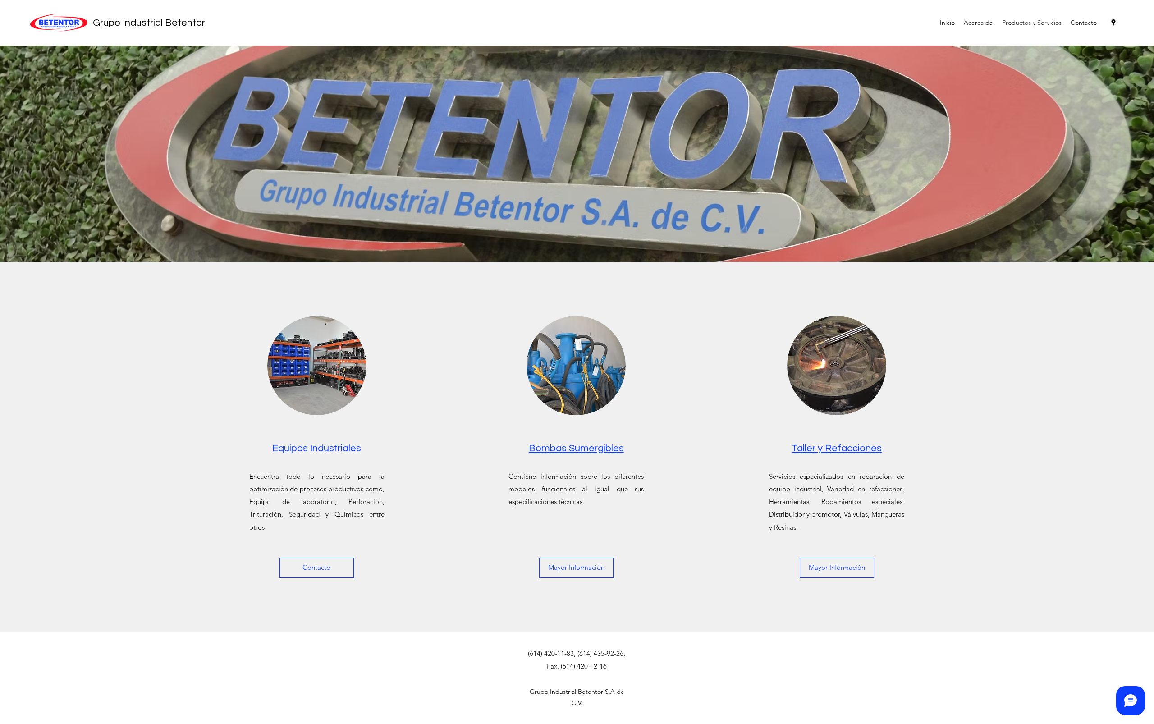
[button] (316, 568)
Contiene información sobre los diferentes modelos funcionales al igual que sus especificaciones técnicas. (576, 489)
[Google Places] (1113, 22)
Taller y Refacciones (837, 448)
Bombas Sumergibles (576, 448)
